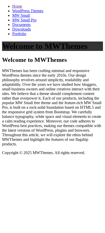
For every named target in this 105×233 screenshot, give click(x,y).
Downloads (21, 29)
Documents (21, 24)
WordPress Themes (27, 11)
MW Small (21, 15)
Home (17, 6)
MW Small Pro (24, 20)
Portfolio (19, 34)
